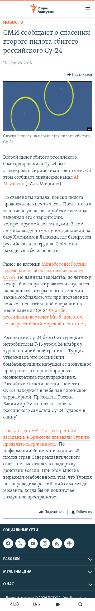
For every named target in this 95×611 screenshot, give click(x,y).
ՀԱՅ (14, 604)
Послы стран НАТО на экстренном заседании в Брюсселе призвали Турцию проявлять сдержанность (46, 438)
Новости (13, 23)
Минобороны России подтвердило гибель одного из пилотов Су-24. (44, 271)
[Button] (79, 74)
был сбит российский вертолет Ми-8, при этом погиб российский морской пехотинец (44, 317)
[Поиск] (80, 604)
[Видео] (58, 604)
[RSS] (57, 543)
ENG (36, 604)
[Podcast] (69, 543)
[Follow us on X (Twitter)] (20, 543)
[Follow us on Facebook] (8, 543)
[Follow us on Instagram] (45, 543)
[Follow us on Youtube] (33, 543)
